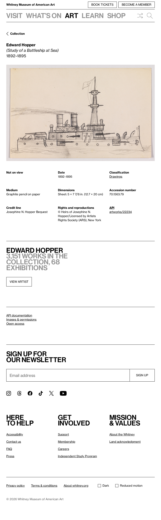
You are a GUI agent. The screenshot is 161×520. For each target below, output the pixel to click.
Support (63, 434)
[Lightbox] (80, 113)
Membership (66, 441)
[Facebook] (30, 393)
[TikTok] (41, 393)
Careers (63, 449)
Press (10, 456)
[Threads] (19, 393)
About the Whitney (122, 434)
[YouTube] (63, 393)
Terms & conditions (44, 485)
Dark (105, 485)
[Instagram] (8, 393)
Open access (15, 323)
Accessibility (14, 434)
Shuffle (140, 15)
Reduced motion (131, 485)
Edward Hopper (21, 44)
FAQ (9, 449)
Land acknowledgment (125, 441)
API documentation (19, 315)
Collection (17, 33)
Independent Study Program (77, 456)
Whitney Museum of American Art (30, 4)
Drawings (115, 176)
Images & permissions (21, 319)
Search (150, 15)
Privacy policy (15, 485)
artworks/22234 (120, 212)
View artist (19, 281)
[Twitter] (51, 393)
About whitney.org (76, 485)
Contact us (13, 441)
